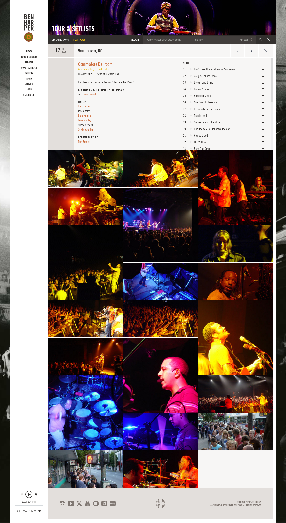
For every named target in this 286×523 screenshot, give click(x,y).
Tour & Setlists (29, 56)
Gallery (29, 73)
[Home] (29, 28)
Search (260, 40)
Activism (29, 84)
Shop (29, 89)
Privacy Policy (254, 502)
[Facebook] (71, 503)
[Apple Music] (104, 503)
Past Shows (79, 39)
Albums (29, 62)
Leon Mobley (84, 120)
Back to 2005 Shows (266, 50)
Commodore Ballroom (95, 64)
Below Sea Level (29, 501)
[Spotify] (96, 503)
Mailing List (29, 94)
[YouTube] (87, 503)
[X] (79, 503)
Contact (241, 502)
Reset (268, 40)
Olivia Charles (85, 129)
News (29, 51)
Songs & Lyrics (29, 67)
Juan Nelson (84, 115)
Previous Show (237, 50)
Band (29, 78)
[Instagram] (62, 503)
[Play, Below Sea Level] (28, 494)
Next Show (251, 50)
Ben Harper (84, 106)
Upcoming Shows (60, 39)
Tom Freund (89, 94)
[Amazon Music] (113, 503)
